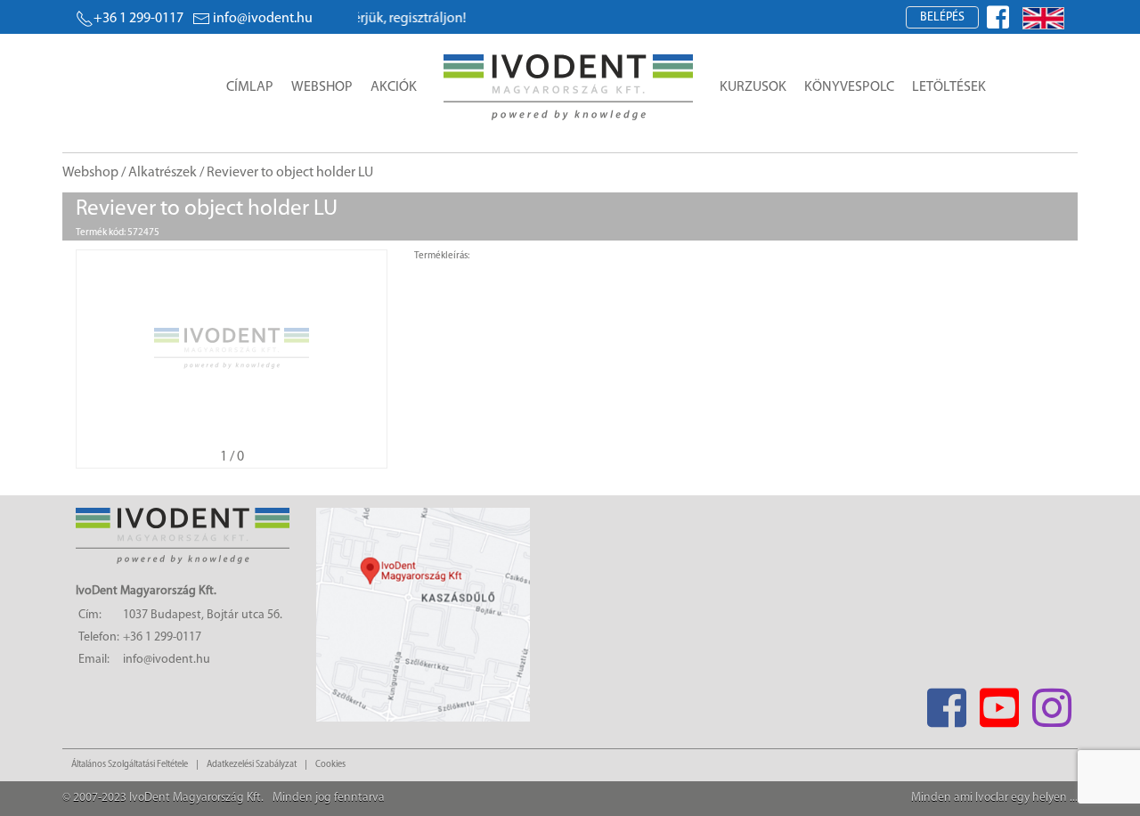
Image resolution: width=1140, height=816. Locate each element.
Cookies (330, 765)
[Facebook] (946, 702)
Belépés (942, 17)
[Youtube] (999, 702)
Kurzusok (753, 87)
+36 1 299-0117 (138, 19)
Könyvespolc (849, 87)
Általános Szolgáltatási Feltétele (129, 765)
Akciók (393, 87)
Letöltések (949, 87)
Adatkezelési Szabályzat (252, 765)
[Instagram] (1051, 702)
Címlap (249, 87)
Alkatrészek (162, 173)
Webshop (322, 87)
